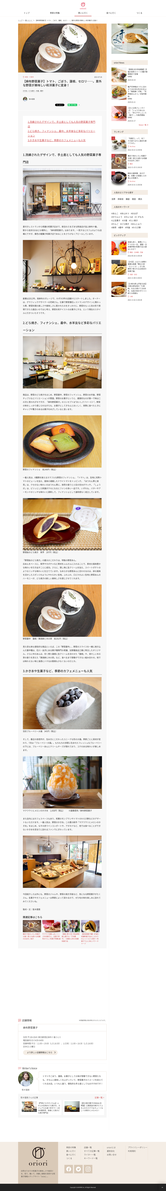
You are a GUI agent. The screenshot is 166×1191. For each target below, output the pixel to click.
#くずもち (139, 216)
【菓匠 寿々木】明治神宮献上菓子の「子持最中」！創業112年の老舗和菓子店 (70, 937)
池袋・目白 (133, 274)
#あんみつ (124, 213)
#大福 (124, 220)
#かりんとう (116, 216)
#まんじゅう (136, 223)
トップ (27, 12)
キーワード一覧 (91, 1158)
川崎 (131, 297)
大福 (37, 91)
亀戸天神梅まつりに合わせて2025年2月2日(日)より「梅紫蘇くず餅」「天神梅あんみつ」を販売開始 (137, 91)
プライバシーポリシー (137, 1147)
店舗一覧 (88, 1147)
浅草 (113, 198)
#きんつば (128, 216)
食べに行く (111, 12)
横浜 (131, 164)
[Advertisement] (62, 988)
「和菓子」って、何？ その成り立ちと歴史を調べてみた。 (137, 140)
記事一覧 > (99, 1097)
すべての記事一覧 (92, 1150)
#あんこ (114, 213)
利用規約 (132, 1150)
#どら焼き (124, 223)
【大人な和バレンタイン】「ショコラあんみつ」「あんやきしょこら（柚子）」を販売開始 (137, 111)
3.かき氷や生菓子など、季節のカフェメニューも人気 (57, 140)
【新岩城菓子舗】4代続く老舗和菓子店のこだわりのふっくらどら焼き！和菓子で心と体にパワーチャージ (90, 938)
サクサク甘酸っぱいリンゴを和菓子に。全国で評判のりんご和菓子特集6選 (51, 936)
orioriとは (111, 1147)
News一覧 (142, 125)
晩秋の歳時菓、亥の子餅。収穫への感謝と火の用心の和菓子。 (137, 175)
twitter (78, 1169)
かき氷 (25, 91)
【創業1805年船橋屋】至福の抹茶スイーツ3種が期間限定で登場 (137, 71)
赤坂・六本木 (29, 77)
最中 (41, 91)
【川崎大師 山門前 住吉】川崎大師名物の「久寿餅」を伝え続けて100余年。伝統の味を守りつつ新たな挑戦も (137, 288)
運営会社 (111, 1150)
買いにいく (28, 20)
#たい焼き (133, 220)
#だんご (114, 223)
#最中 (120, 227)
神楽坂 (120, 198)
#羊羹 (127, 227)
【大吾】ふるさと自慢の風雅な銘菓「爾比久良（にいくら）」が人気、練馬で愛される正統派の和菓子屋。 (137, 266)
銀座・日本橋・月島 (136, 252)
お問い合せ (112, 1154)
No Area (132, 146)
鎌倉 (128, 198)
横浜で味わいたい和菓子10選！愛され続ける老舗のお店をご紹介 (31, 936)
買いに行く (83, 12)
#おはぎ (134, 213)
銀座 (134, 198)
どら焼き (32, 91)
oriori (83, 6)
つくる (139, 12)
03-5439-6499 (37, 1040)
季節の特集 (55, 12)
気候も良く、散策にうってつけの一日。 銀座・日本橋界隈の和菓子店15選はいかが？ (137, 245)
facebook (68, 1169)
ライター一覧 (90, 1154)
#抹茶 (113, 227)
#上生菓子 (115, 220)
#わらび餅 (136, 227)
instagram (88, 1169)
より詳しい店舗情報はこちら (39, 1052)
